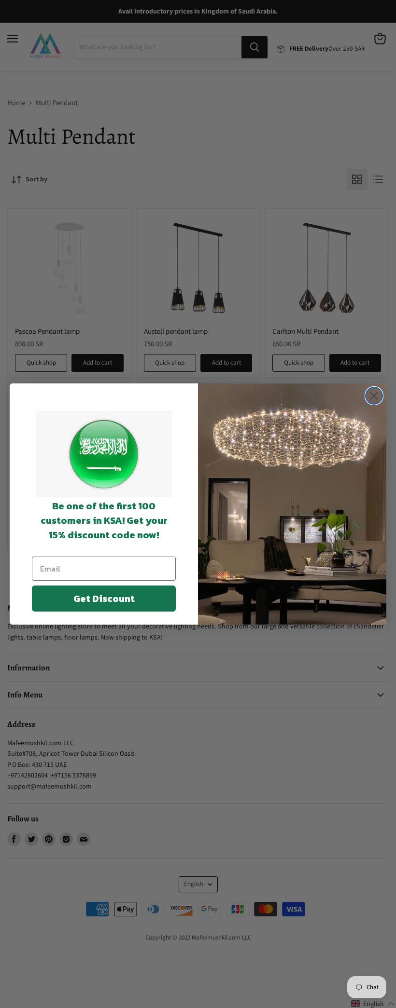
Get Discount (104, 598)
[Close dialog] (374, 395)
